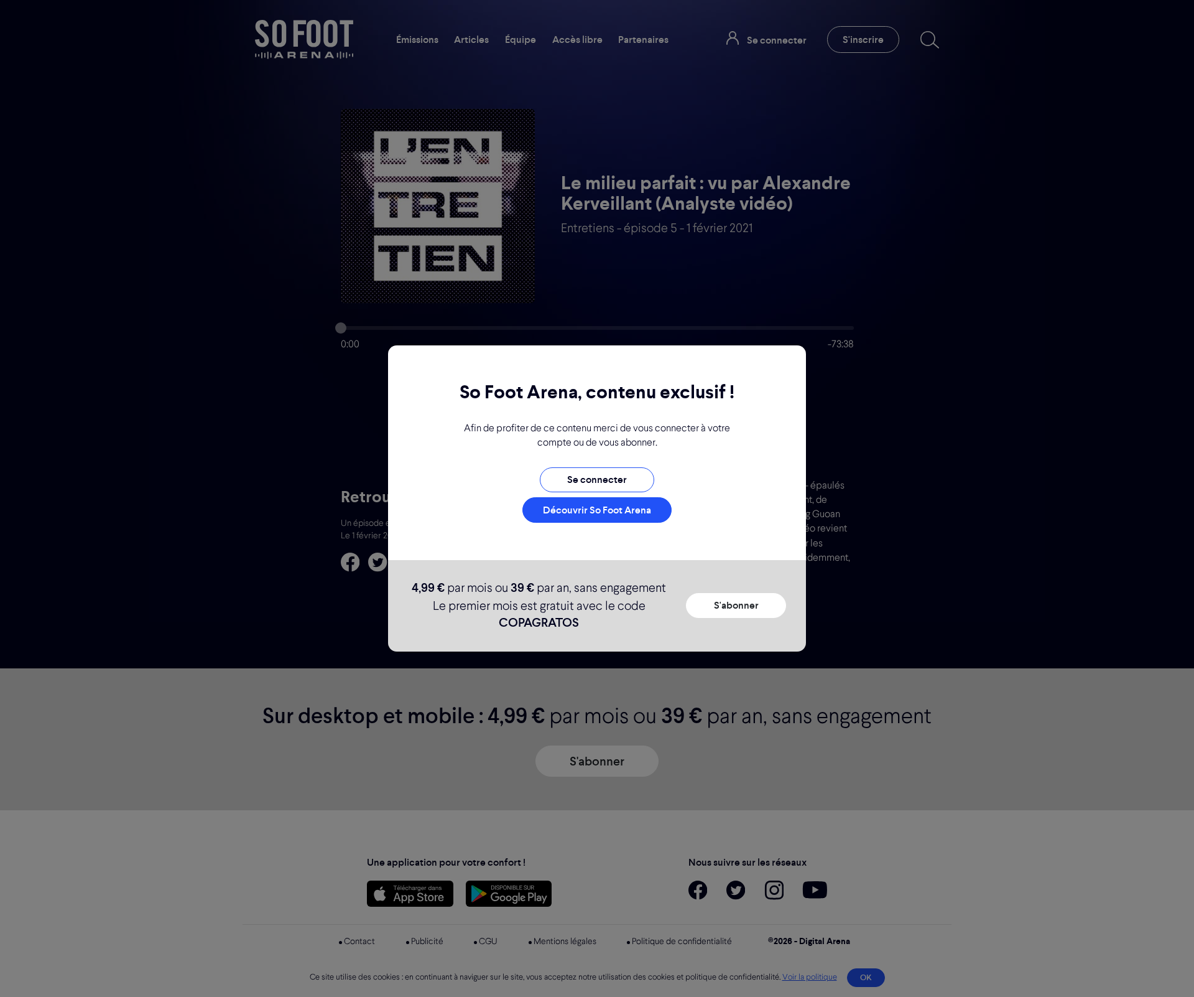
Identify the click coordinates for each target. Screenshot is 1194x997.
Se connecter (597, 479)
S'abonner (736, 605)
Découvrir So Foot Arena (597, 510)
